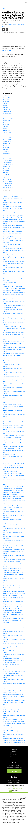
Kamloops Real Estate (9, 454)
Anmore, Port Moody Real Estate (12, 212)
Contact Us (14, 771)
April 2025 (6, 128)
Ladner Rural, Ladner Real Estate (12, 465)
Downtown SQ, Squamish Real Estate (13, 332)
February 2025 (7, 132)
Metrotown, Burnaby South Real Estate (14, 500)
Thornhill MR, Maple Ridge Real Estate (14, 671)
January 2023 (7, 179)
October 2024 (7, 139)
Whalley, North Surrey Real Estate (12, 719)
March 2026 (6, 107)
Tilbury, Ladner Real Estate (11, 673)
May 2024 (6, 149)
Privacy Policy (16, 786)
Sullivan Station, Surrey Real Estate (13, 658)
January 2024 (7, 157)
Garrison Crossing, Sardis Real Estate (13, 399)
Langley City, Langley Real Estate (12, 473)
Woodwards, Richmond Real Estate (13, 738)
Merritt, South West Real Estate (12, 498)
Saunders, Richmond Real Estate (12, 609)
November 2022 (7, 183)
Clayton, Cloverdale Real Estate (12, 290)
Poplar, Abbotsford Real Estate (11, 561)
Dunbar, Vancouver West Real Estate (13, 341)
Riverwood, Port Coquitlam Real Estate (14, 593)
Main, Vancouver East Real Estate (12, 488)
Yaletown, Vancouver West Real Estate (14, 740)
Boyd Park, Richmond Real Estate (12, 225)
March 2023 (6, 176)
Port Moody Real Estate (9, 567)
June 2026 (6, 101)
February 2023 (7, 178)
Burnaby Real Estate (9, 237)
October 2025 (7, 117)
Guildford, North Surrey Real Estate (13, 425)
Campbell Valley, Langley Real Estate (13, 238)
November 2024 (7, 138)
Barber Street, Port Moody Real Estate (14, 216)
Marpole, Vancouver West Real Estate (13, 490)
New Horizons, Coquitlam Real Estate (13, 521)
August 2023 (6, 166)
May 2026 (5, 103)
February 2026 (7, 109)
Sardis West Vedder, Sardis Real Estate (14, 607)
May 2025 (5, 126)
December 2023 (7, 159)
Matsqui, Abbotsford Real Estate (12, 494)
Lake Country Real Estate (10, 471)
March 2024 (6, 153)
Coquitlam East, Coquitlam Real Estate (14, 305)
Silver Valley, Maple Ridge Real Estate (13, 618)
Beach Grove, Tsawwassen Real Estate (14, 217)
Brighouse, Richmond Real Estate (12, 231)
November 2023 (7, 160)
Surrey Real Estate (8, 666)
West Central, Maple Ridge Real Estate (14, 700)
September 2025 (8, 118)
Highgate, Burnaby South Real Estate (13, 446)
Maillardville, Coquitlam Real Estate (13, 486)
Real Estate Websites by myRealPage (14, 788)
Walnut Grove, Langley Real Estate (13, 694)
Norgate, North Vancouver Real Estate (14, 523)
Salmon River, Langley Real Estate (12, 595)
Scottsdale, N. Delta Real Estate (12, 612)
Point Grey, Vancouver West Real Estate (14, 559)
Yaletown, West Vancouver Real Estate (14, 742)
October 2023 (7, 162)
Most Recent (6, 96)
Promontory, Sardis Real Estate (12, 568)
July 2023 (6, 168)
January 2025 (7, 134)
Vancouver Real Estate (9, 692)
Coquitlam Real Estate (9, 307)
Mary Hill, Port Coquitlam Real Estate (13, 492)
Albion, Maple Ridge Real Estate (12, 206)
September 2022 (8, 187)
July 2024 (6, 145)
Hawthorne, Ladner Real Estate (12, 437)
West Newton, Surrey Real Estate (12, 710)
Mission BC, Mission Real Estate (12, 506)
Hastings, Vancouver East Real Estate (13, 435)
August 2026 (6, 98)
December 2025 (7, 113)
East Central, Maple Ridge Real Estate (13, 353)
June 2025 (6, 124)
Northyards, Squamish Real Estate (13, 540)
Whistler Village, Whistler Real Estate (13, 721)
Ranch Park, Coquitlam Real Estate (13, 586)
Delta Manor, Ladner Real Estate (12, 326)
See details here (6, 50)
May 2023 (5, 172)
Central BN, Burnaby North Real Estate (14, 261)
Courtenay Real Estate (9, 317)
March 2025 (6, 130)
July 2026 (6, 99)
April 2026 (6, 105)
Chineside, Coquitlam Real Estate (12, 286)
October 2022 (7, 185)
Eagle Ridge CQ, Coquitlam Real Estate (14, 347)
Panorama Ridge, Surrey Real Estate (13, 549)
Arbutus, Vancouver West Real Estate (13, 214)
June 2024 (6, 147)
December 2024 (7, 136)
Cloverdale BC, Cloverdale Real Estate (14, 292)
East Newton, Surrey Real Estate (12, 355)
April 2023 (6, 174)
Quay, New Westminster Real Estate (13, 572)
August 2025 (6, 120)
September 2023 (8, 164)
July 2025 (6, 122)
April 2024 (6, 151)
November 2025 (7, 115)
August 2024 (6, 143)
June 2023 (6, 170)
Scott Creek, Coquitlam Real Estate (13, 610)
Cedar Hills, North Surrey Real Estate (13, 256)
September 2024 (8, 141)
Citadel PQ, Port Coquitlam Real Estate (14, 288)
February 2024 (7, 155)
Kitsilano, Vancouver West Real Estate (13, 463)
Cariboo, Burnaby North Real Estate (13, 254)
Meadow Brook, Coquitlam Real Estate (14, 496)
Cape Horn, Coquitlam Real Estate (13, 248)
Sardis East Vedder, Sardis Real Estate (14, 605)
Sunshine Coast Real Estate (11, 664)
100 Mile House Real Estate (11, 196)
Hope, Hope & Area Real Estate (11, 448)
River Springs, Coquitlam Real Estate (13, 591)
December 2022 (7, 181)
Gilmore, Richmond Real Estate (12, 404)
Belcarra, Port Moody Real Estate (12, 219)
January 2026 (7, 111)
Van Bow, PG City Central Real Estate (13, 690)
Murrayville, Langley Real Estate (12, 519)
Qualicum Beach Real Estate (11, 570)
